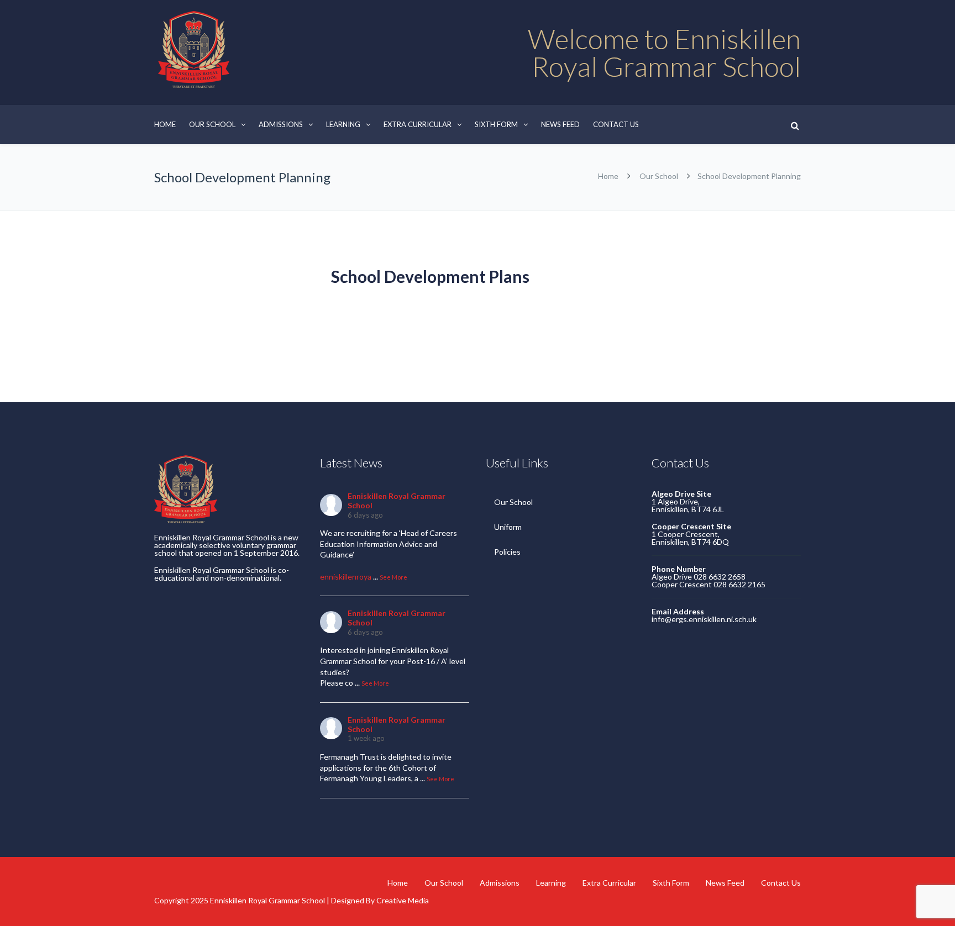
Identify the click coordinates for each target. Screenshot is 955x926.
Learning (343, 124)
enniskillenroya (345, 576)
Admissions (281, 124)
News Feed (560, 124)
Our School (212, 124)
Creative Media (402, 900)
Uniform (508, 527)
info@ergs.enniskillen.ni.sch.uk (704, 619)
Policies (507, 551)
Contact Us (616, 124)
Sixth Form (496, 124)
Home (165, 124)
